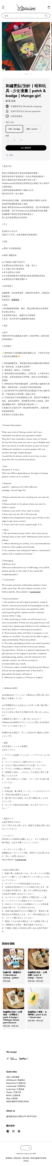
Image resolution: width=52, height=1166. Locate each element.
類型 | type (10, 122)
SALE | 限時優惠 (13, 1077)
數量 (7, 136)
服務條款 (9, 1158)
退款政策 (25, 1158)
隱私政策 (17, 1158)
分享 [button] (11, 155)
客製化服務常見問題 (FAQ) (17, 1101)
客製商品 (15, 299)
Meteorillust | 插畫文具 (16, 1083)
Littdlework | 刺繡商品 (15, 1080)
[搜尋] (46, 15)
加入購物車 (26, 147)
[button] (3, 7)
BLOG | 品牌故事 (13, 1095)
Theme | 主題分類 (13, 1092)
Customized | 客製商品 (15, 1086)
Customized (35, 591)
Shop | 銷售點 (12, 1098)
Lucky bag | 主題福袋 (15, 1089)
